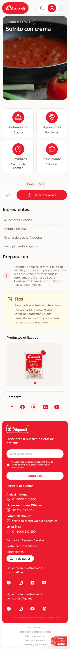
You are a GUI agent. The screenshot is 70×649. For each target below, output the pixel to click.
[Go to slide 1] (35, 383)
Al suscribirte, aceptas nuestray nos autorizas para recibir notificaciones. (32, 465)
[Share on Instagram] (34, 407)
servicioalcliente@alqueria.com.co (35, 520)
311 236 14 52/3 (23, 510)
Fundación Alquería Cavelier (25, 540)
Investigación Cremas (35, 640)
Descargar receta (45, 195)
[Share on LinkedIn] (45, 407)
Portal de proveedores (21, 546)
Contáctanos (15, 551)
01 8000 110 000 (24, 499)
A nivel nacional (17, 494)
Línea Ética (13, 526)
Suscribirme (35, 476)
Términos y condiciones (35, 645)
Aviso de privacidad (35, 636)
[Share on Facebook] (22, 407)
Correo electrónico (19, 515)
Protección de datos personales (35, 632)
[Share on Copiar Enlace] (11, 407)
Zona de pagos (20, 558)
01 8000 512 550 (24, 531)
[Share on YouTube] (57, 407)
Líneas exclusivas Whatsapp (25, 505)
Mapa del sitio (35, 627)
